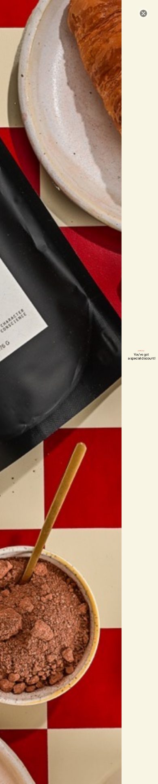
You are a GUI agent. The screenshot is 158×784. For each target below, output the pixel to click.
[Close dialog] (143, 13)
